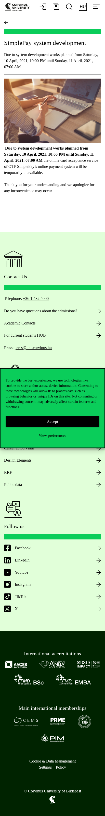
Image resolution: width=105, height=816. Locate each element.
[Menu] (96, 7)
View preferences (52, 435)
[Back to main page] (6, 22)
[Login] (42, 7)
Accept (52, 422)
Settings (45, 767)
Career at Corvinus (19, 448)
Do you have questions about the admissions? (40, 311)
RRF (8, 472)
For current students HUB (25, 335)
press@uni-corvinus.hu (33, 348)
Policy (61, 767)
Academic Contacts (19, 323)
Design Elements (17, 460)
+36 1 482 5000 (36, 298)
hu (83, 7)
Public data (13, 484)
